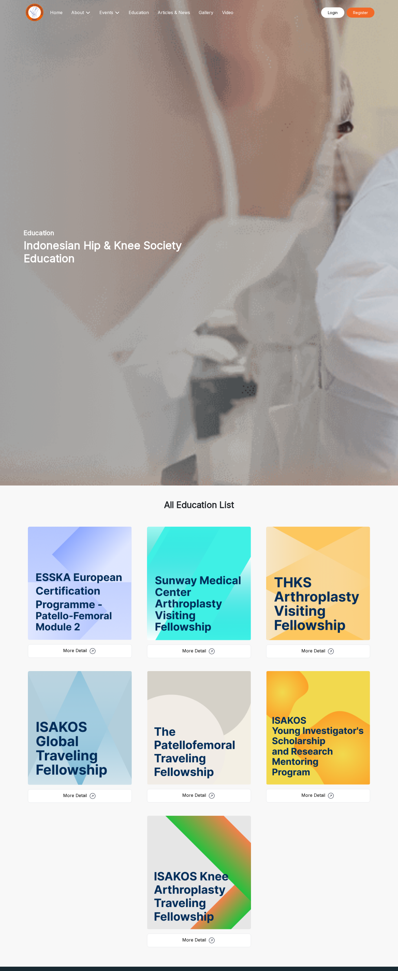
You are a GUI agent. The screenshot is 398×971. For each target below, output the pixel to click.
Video (227, 12)
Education (139, 12)
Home (56, 12)
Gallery (206, 12)
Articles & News (174, 12)
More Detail (75, 650)
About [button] (78, 12)
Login (333, 12)
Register (360, 12)
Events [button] (107, 12)
